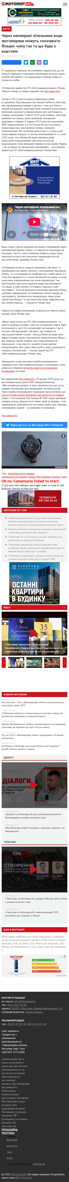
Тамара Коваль (34, 1012)
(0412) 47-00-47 (17, 1024)
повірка (32, 476)
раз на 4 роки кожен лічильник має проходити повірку (33, 395)
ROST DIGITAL (24, 1177)
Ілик (63, 476)
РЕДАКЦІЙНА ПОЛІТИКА (10, 1131)
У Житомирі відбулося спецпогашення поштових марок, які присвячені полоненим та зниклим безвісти (32, 715)
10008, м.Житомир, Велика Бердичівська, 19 (36, 1008)
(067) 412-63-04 (36, 1024)
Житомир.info (52, 91)
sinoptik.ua (39, 1164)
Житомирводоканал (48, 476)
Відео (7, 607)
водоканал (21, 476)
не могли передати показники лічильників (29, 369)
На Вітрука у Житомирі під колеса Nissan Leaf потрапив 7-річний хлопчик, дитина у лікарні (31, 747)
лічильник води (16, 473)
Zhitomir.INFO (19, 1174)
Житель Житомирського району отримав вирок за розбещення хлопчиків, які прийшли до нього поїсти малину (34, 726)
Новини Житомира (15, 694)
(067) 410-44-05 (17, 1005)
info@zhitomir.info (25, 1001)
